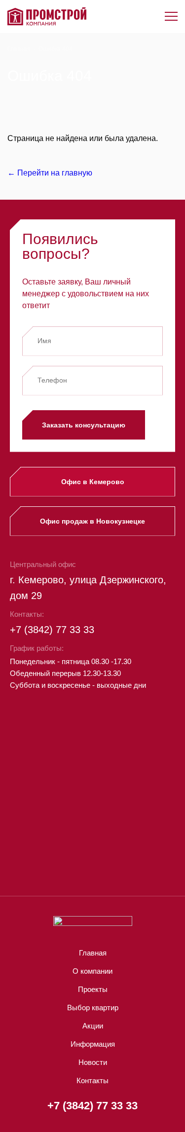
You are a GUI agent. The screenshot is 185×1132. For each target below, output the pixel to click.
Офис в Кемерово (92, 482)
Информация (93, 1044)
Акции (92, 1026)
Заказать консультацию (83, 425)
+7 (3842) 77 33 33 (52, 629)
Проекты (93, 989)
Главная (19, 48)
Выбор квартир (92, 1007)
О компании (92, 971)
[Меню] (171, 16)
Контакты (92, 1080)
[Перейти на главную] (46, 16)
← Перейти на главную (49, 173)
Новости (92, 1062)
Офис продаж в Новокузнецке (92, 521)
